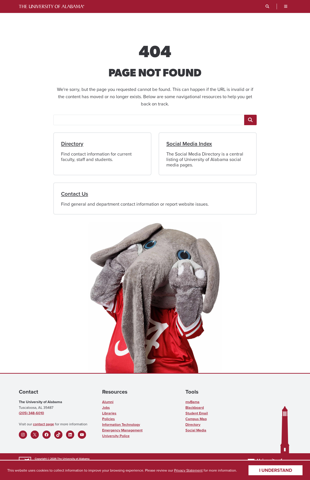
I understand (275, 470)
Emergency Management (122, 430)
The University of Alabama (73, 459)
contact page (43, 424)
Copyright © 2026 (46, 459)
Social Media (195, 430)
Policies (108, 419)
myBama (192, 401)
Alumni (107, 401)
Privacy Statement (188, 470)
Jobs (106, 407)
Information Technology (121, 424)
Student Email (196, 413)
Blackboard (194, 407)
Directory (72, 144)
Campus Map (196, 419)
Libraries (109, 413)
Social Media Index (189, 144)
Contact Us (74, 194)
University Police (116, 436)
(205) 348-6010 (31, 413)
